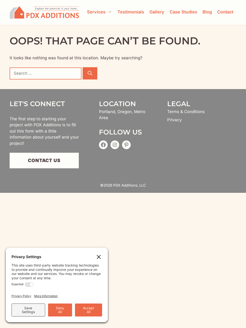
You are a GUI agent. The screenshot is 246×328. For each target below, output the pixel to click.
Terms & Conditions (186, 111)
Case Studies (183, 11)
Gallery (156, 11)
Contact (225, 11)
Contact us (44, 160)
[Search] (90, 73)
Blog (207, 11)
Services (96, 11)
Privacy (174, 119)
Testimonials (130, 11)
